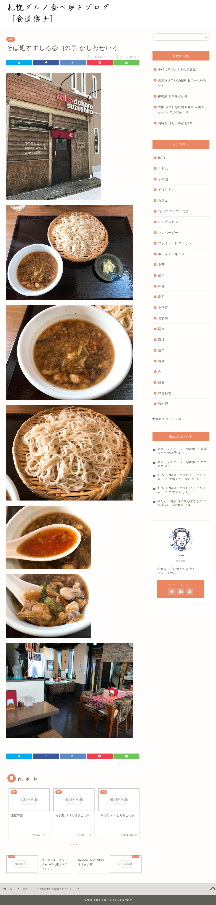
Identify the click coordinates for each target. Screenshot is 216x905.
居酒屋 (163, 318)
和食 (161, 286)
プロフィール (166, 572)
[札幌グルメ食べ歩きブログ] (62, 21)
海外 (161, 339)
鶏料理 (163, 404)
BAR (161, 158)
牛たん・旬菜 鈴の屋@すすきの (180, 501)
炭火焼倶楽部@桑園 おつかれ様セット (182, 83)
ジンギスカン (168, 222)
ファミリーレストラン (175, 243)
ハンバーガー (168, 232)
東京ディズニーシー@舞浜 (176, 449)
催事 (161, 275)
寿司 (161, 296)
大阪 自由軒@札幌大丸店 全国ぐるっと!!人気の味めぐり (183, 110)
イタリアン (166, 189)
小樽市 (163, 307)
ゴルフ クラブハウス (173, 211)
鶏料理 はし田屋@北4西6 (176, 123)
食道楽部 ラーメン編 (167, 419)
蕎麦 (10, 39)
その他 (163, 179)
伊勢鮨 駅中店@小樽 (173, 96)
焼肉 (161, 350)
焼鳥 (161, 361)
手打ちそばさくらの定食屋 (177, 69)
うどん (163, 168)
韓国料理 (164, 393)
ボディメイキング (171, 254)
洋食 (161, 329)
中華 (161, 264)
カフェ (163, 200)
